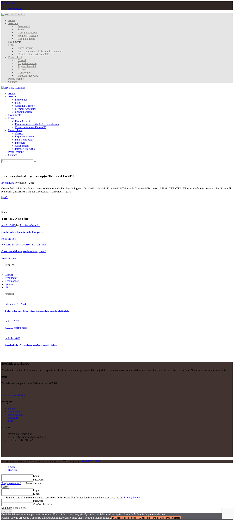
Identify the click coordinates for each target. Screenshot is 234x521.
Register (12, 470)
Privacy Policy (132, 497)
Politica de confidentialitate (166, 518)
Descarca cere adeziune (14, 395)
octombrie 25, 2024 (15, 304)
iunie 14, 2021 (12, 338)
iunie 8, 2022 (12, 321)
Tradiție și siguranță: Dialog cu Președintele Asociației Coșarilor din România (37, 311)
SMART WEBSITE (91, 461)
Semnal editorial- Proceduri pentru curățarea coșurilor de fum (31, 345)
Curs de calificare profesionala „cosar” (23, 251)
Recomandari (12, 280)
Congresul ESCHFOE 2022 (16, 328)
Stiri (7, 287)
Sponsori (9, 284)
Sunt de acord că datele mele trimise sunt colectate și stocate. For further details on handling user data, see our (72, 497)
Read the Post (8, 238)
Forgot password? (11, 483)
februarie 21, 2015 (11, 244)
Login (11, 466)
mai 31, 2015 (8, 225)
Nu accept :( (144, 518)
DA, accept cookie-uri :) (124, 518)
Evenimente (7, 182)
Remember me (33, 483)
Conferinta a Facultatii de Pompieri (21, 232)
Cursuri (9, 274)
